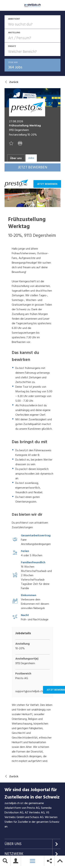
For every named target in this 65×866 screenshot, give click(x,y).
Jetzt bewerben (47, 184)
